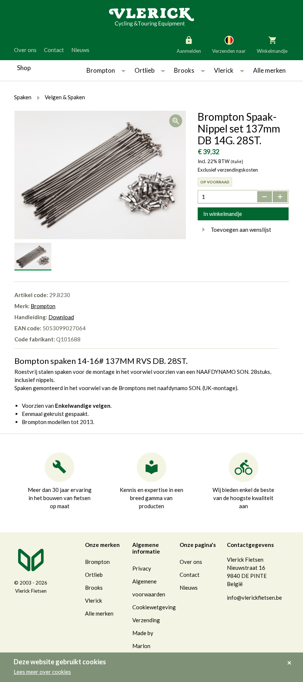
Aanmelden (189, 51)
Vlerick (224, 70)
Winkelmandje (272, 51)
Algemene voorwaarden (148, 587)
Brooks (184, 70)
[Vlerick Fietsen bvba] (151, 16)
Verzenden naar (229, 51)
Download (61, 317)
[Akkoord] (291, 657)
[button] (123, 70)
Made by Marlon (142, 639)
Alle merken (269, 70)
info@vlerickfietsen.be (254, 597)
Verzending (146, 620)
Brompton (100, 70)
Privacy (141, 568)
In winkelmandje (222, 213)
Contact (54, 49)
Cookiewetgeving (154, 607)
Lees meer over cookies (42, 671)
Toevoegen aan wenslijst (241, 229)
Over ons (25, 49)
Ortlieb (144, 70)
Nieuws (80, 49)
